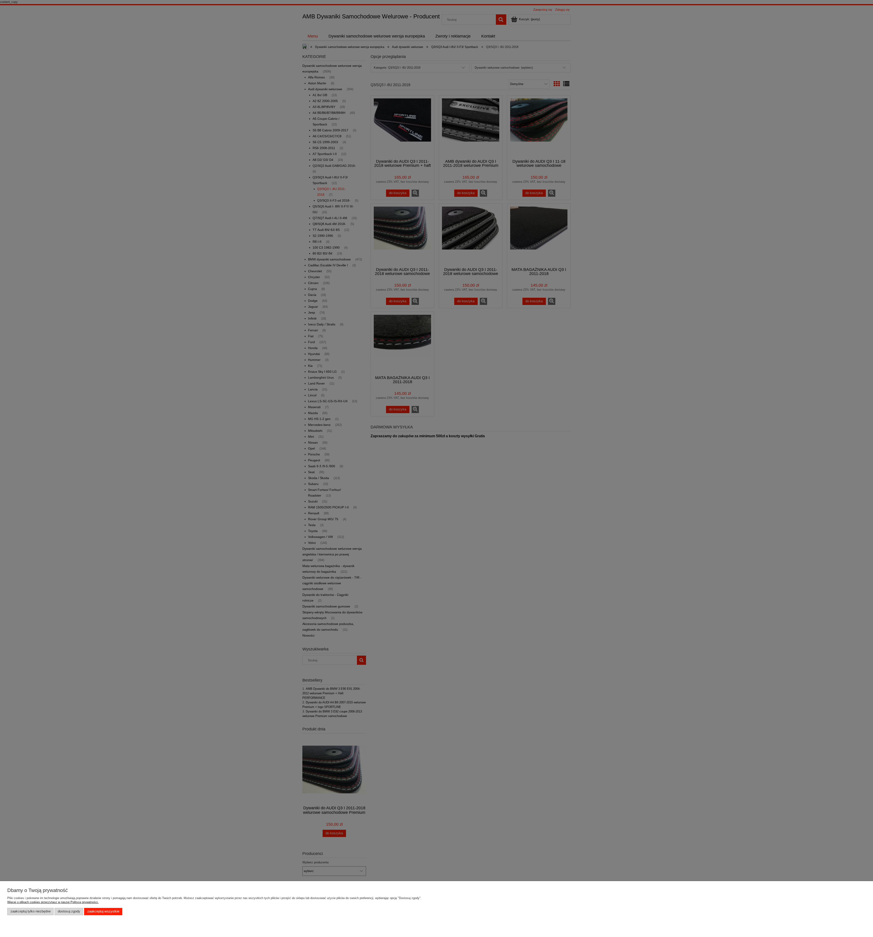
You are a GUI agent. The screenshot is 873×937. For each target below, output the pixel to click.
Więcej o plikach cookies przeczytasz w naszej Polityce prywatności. (53, 902)
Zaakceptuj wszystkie (103, 911)
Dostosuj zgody (69, 911)
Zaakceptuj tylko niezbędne (30, 911)
